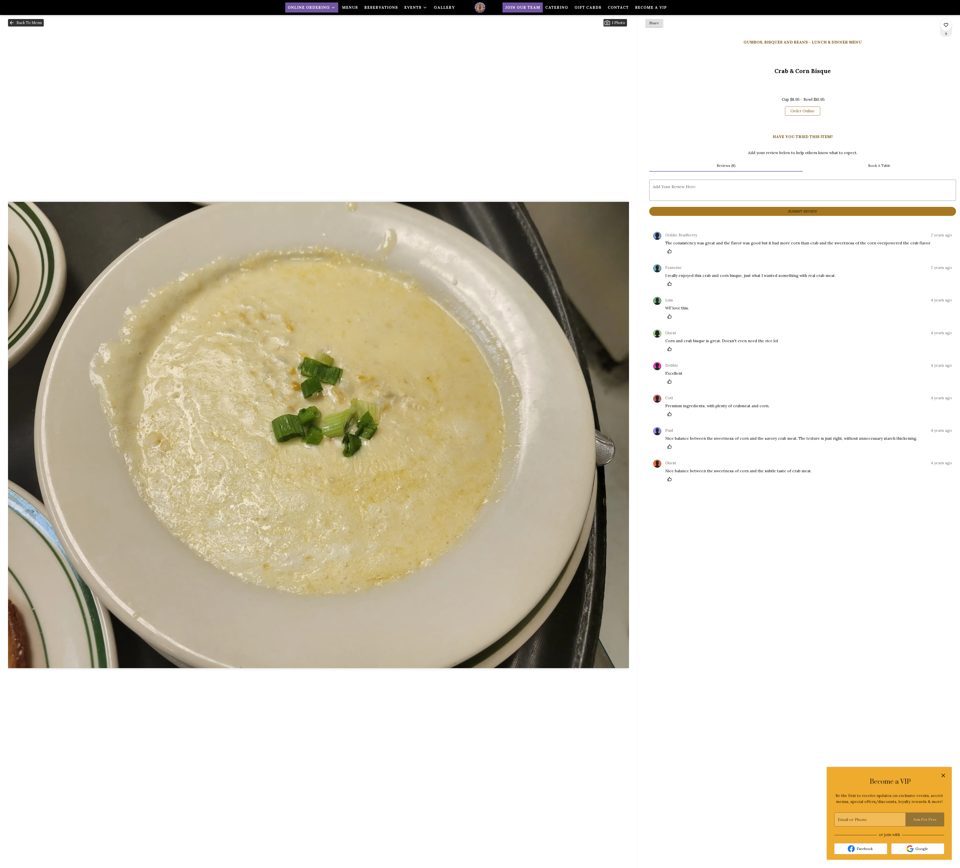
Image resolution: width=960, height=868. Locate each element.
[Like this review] (670, 251)
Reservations (381, 7)
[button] (311, 8)
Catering (556, 7)
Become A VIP (651, 7)
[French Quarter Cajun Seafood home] (480, 7)
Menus (350, 7)
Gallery (444, 7)
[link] (802, 111)
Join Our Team (522, 7)
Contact (618, 7)
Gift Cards (588, 7)
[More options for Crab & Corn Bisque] (946, 25)
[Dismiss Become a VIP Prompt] (943, 775)
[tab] (725, 166)
